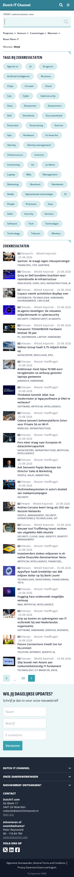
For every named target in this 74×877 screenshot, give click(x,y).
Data (10, 105)
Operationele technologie (39, 194)
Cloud (48, 86)
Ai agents (48, 66)
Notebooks (57, 184)
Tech (31, 223)
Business (46, 76)
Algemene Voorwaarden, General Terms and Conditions (36, 863)
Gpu (9, 135)
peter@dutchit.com (15, 837)
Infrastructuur (15, 154)
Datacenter (30, 105)
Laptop (11, 174)
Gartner (58, 125)
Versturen (13, 746)
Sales (10, 213)
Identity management (39, 145)
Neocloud (35, 184)
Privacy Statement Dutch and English (37, 867)
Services (49, 213)
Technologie (51, 223)
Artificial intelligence (18, 76)
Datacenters (54, 105)
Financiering (36, 125)
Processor (31, 204)
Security (28, 213)
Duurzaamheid (54, 115)
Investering (13, 164)
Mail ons (8, 814)
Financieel (12, 125)
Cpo (9, 95)
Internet (39, 154)
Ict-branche (51, 135)
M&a (28, 174)
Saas (50, 204)
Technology (13, 233)
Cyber (26, 95)
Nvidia (10, 194)
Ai (30, 66)
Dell (9, 115)
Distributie (28, 115)
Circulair (29, 86)
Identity (11, 145)
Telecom (35, 233)
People (10, 204)
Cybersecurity (47, 95)
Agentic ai (12, 66)
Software (12, 223)
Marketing (13, 184)
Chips (10, 86)
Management (50, 174)
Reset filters (9, 39)
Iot (32, 164)
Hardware (28, 135)
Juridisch (50, 164)
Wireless (56, 233)
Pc (65, 194)
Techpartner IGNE (37, 873)
